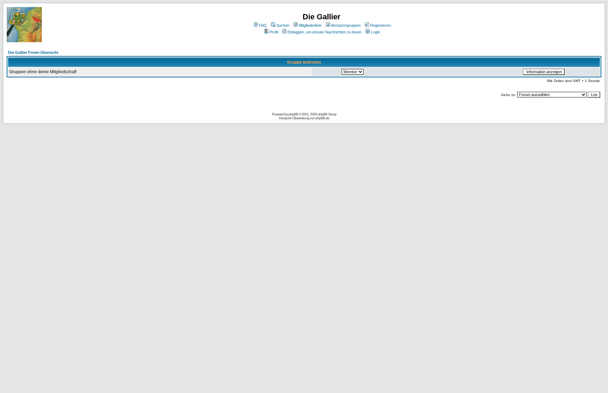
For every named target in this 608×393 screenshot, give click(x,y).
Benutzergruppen (346, 25)
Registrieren (380, 25)
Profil (274, 32)
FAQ (263, 25)
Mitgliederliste (310, 25)
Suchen (282, 25)
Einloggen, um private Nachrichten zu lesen (324, 32)
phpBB (293, 114)
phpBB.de (322, 118)
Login (375, 32)
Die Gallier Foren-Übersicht (33, 52)
